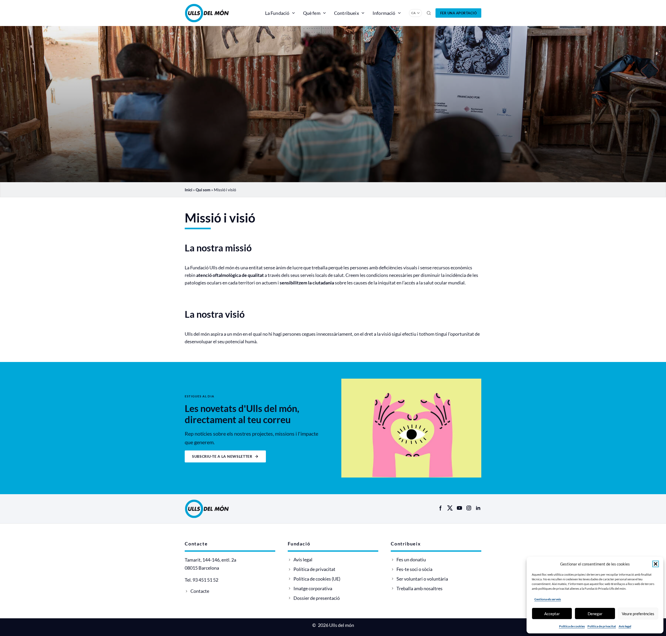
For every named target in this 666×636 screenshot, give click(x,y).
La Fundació (277, 13)
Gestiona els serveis (547, 599)
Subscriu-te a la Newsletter (222, 456)
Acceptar (552, 613)
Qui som (203, 189)
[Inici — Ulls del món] (214, 13)
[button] (655, 564)
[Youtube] (459, 508)
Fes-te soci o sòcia (414, 569)
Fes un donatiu (411, 559)
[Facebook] (441, 508)
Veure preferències (638, 613)
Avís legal (625, 626)
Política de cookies (572, 626)
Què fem (312, 13)
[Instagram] (469, 508)
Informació (384, 13)
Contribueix (346, 13)
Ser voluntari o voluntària (422, 579)
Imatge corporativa (312, 588)
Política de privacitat (601, 626)
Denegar (595, 613)
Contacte (199, 591)
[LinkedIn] (478, 508)
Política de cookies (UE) (316, 579)
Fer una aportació (458, 13)
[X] (450, 508)
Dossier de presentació (316, 598)
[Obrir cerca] (428, 13)
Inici (188, 189)
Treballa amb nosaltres (419, 588)
